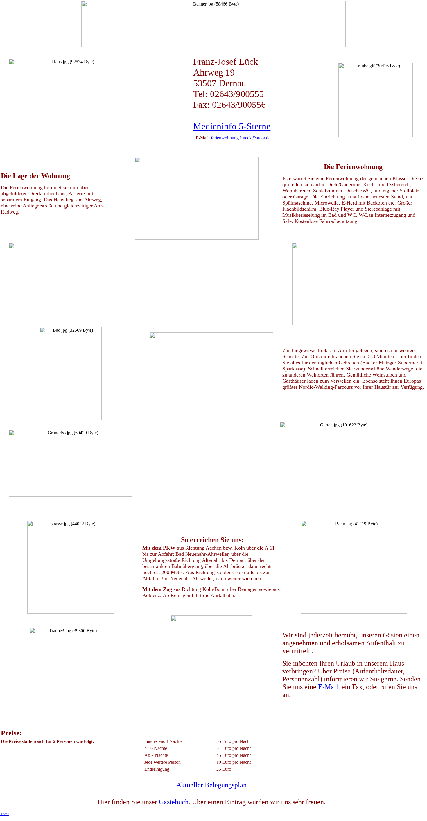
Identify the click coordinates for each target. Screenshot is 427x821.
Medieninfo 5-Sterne (231, 126)
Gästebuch (174, 802)
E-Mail (328, 687)
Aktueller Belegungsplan (211, 785)
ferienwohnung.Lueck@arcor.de (240, 137)
